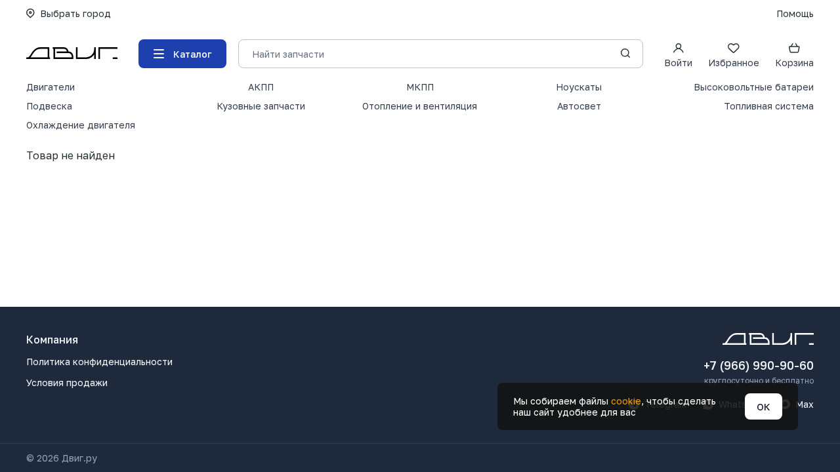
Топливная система (769, 105)
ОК (763, 406)
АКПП (261, 86)
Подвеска (49, 105)
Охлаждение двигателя (80, 124)
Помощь (795, 13)
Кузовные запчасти (261, 105)
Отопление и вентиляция (419, 105)
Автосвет (579, 105)
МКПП (420, 86)
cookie (626, 400)
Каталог (192, 54)
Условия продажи (67, 382)
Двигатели (50, 86)
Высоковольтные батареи (754, 86)
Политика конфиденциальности (99, 361)
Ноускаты (579, 86)
